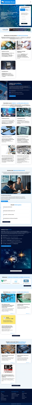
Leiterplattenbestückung (21, 118)
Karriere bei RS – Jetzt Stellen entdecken (8, 214)
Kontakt (23, 394)
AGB (1, 393)
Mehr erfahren (4, 201)
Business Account (24, 397)
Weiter (24, 23)
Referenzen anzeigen (27, 285)
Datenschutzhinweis (3, 398)
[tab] (22, 10)
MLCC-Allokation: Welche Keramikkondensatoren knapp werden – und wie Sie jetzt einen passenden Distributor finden (8, 306)
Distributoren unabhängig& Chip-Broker (21, 52)
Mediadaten (13, 397)
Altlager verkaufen (24, 393)
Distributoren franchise (5, 51)
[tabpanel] (25, 19)
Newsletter (23, 398)
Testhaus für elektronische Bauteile (22, 136)
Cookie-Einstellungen (3, 399)
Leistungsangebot (13, 393)
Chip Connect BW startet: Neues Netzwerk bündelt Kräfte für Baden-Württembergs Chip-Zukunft (7, 327)
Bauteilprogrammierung (5, 118)
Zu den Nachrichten (15, 335)
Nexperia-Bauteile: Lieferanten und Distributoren (22, 356)
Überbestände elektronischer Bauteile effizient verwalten (8, 356)
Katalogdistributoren (5, 71)
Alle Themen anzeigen (15, 385)
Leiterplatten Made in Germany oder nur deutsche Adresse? (23, 305)
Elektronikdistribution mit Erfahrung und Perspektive (10, 218)
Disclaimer (2, 394)
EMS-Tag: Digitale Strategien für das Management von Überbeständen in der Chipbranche (8, 376)
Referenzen (12, 398)
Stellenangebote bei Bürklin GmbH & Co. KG (9, 210)
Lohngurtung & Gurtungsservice (7, 136)
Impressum (2, 397)
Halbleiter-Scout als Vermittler (15, 394)
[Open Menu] (31, 1)
